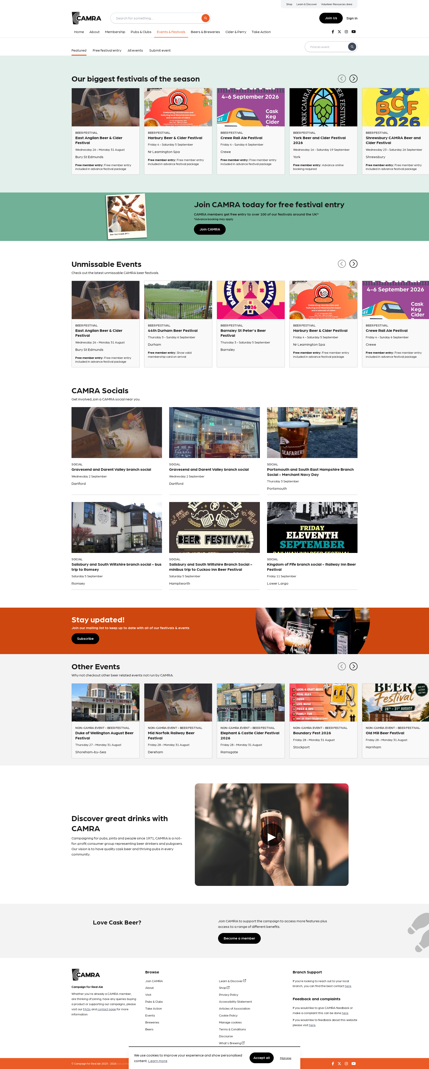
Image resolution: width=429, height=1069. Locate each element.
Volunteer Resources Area (336, 4)
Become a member (239, 938)
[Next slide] (353, 78)
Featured (79, 50)
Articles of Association (234, 1008)
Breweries (152, 1022)
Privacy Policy (228, 994)
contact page (106, 1009)
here (348, 985)
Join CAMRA (154, 981)
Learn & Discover (307, 4)
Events (150, 1015)
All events (135, 50)
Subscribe (85, 638)
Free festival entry (107, 50)
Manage (285, 1058)
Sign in (352, 18)
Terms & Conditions (232, 1029)
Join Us (331, 18)
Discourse (226, 1036)
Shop (289, 4)
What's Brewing (230, 1043)
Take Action (153, 1008)
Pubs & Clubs (154, 1001)
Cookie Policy (228, 1015)
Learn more (157, 1061)
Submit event (160, 50)
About (149, 987)
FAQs (87, 1009)
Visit (148, 994)
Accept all (261, 1058)
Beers (149, 1029)
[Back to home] (86, 18)
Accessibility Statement (235, 1001)
